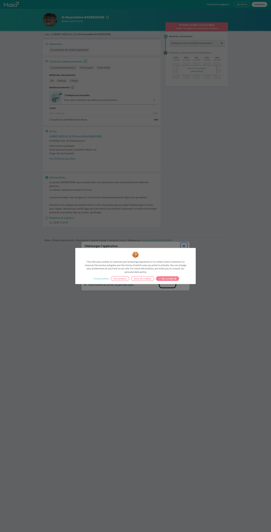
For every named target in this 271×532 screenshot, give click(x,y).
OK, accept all (168, 278)
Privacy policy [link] (101, 278)
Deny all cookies (142, 278)
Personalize (120, 278)
